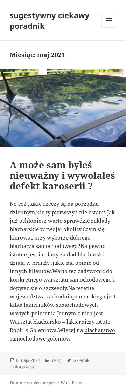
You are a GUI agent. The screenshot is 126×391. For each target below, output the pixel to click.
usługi (56, 360)
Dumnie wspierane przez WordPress (46, 383)
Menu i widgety (109, 27)
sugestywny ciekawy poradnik (50, 20)
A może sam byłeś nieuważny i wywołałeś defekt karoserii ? (62, 175)
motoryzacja (22, 367)
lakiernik (81, 360)
